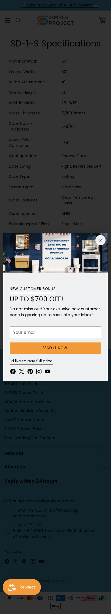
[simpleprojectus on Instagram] (39, 372)
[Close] (100, 240)
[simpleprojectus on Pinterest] (30, 372)
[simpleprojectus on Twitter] (21, 372)
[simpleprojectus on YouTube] (47, 372)
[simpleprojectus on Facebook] (13, 372)
